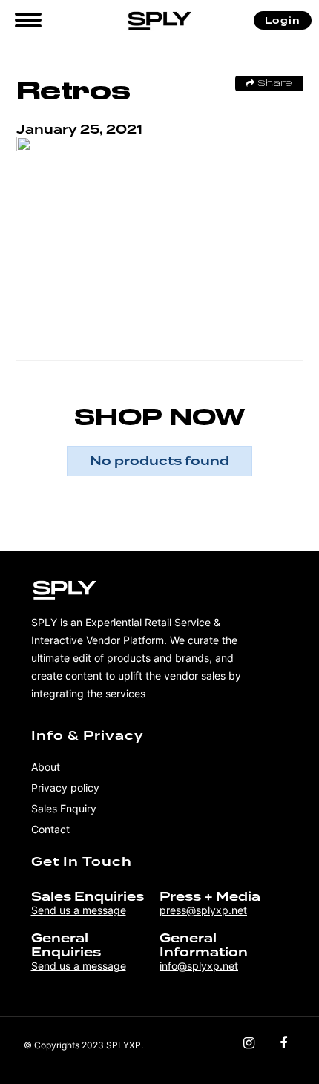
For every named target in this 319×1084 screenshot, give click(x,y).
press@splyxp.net (203, 910)
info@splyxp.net (199, 965)
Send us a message (78, 910)
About (45, 767)
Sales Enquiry (63, 808)
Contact (50, 829)
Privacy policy (65, 787)
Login (282, 20)
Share (273, 83)
